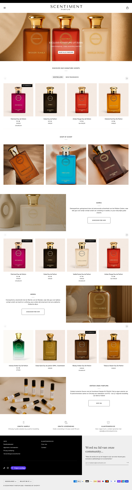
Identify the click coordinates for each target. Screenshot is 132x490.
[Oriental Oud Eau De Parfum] (114, 99)
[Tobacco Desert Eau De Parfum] (114, 346)
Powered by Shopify (32, 485)
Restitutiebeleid (8, 444)
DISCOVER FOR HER (99, 220)
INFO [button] (5, 441)
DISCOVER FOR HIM (33, 311)
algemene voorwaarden (10, 447)
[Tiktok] (4, 468)
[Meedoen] (127, 462)
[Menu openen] (6, 8)
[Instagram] (8, 468)
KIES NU (99, 403)
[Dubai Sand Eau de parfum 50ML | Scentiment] (50, 346)
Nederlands (9, 481)
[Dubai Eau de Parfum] (50, 99)
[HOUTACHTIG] (108, 164)
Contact (43, 447)
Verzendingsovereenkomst (11, 454)
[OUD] (23, 164)
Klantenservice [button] (47, 441)
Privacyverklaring (8, 450)
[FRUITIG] (66, 164)
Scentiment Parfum (12, 485)
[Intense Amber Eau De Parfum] (18, 346)
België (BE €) (25, 481)
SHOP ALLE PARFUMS (66, 52)
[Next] (127, 78)
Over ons (44, 444)
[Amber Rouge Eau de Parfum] (82, 99)
